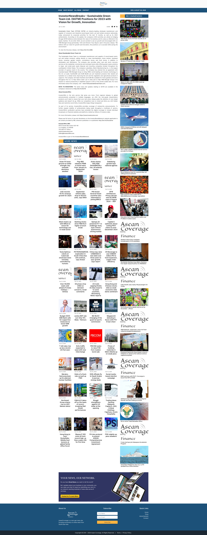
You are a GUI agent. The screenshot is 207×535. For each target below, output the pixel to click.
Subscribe (107, 522)
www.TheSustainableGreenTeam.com (94, 83)
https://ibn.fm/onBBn (86, 50)
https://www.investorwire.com (89, 115)
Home (146, 512)
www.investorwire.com (66, 131)
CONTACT (85, 10)
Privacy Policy (127, 533)
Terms (119, 533)
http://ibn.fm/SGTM (80, 89)
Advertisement (143, 516)
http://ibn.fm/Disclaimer (106, 120)
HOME (60, 10)
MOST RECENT (68, 10)
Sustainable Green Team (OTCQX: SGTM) (72, 31)
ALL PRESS (77, 10)
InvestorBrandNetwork (82, 136)
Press (146, 514)
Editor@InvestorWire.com (66, 133)
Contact (145, 518)
